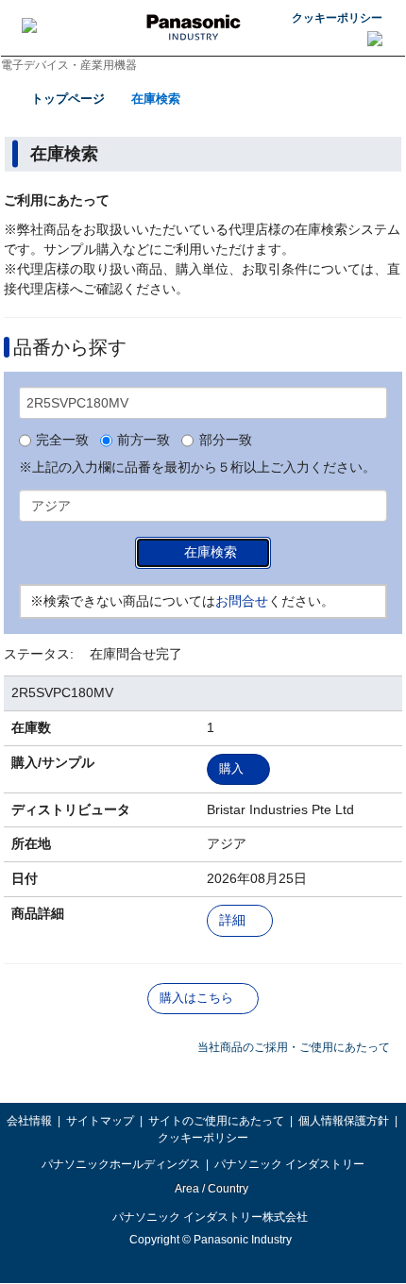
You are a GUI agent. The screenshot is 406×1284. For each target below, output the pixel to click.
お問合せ (241, 601)
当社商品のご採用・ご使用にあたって (293, 1047)
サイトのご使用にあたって (216, 1120)
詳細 (232, 920)
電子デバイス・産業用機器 (69, 65)
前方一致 (143, 440)
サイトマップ (100, 1120)
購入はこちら (196, 998)
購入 (231, 768)
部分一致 (225, 440)
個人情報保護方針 (343, 1120)
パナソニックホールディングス (121, 1164)
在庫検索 (155, 99)
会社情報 (29, 1120)
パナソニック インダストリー (289, 1164)
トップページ (68, 99)
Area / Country (210, 1188)
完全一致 (62, 440)
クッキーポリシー (337, 18)
